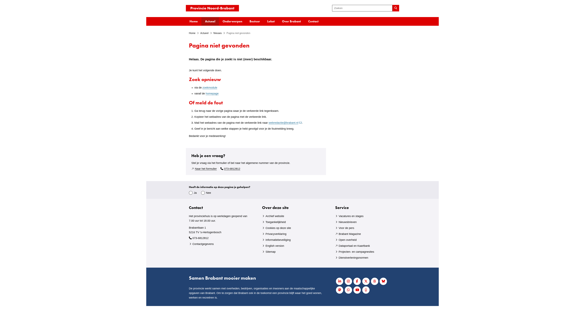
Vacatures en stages (351, 216)
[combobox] (362, 8)
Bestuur (255, 21)
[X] (366, 281)
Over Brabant (291, 21)
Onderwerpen (232, 21)
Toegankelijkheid (276, 222)
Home (194, 21)
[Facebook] (357, 281)
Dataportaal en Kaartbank (354, 245)
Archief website (275, 216)
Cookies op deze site (278, 228)
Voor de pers (346, 228)
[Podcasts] (366, 290)
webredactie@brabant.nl (283, 122)
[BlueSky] (383, 281)
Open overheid (348, 239)
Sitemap (271, 251)
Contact (313, 21)
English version (275, 245)
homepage (212, 93)
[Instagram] (348, 281)
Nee (208, 192)
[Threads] (374, 281)
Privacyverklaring (276, 233)
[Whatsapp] (348, 290)
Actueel (210, 21)
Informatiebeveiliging (278, 239)
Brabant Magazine (350, 233)
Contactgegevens (203, 244)
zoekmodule (209, 87)
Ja (195, 192)
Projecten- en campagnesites (356, 251)
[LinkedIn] (339, 281)
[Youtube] (357, 290)
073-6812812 (232, 168)
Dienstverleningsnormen (353, 257)
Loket (271, 21)
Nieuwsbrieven (348, 222)
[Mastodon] (339, 290)
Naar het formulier (206, 168)
